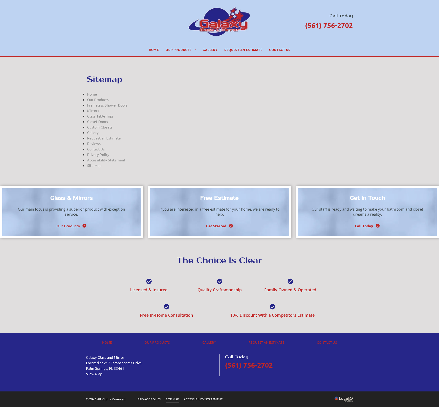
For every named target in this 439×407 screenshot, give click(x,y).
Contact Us (96, 149)
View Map (94, 373)
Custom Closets (99, 127)
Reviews (94, 143)
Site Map (94, 165)
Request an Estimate (104, 138)
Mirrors (93, 110)
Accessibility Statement (106, 160)
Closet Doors (97, 121)
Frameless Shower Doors (107, 105)
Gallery (93, 132)
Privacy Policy (98, 154)
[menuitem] (153, 50)
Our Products (98, 99)
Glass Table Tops (100, 116)
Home (92, 94)
